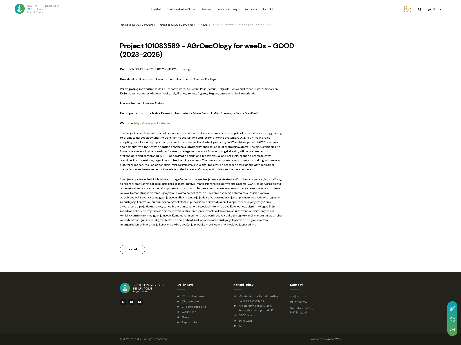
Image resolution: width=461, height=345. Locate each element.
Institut (156, 9)
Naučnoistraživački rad (181, 9)
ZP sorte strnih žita (194, 307)
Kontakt (268, 9)
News (204, 24)
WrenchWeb (333, 339)
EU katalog (245, 320)
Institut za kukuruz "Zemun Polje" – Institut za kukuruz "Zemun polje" (158, 24)
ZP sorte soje (190, 301)
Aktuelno (251, 9)
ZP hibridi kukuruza (193, 296)
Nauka (206, 9)
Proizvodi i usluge (228, 9)
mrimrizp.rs (298, 296)
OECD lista (245, 315)
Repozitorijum (190, 322)
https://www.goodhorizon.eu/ (153, 123)
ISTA (241, 326)
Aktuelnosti (189, 312)
